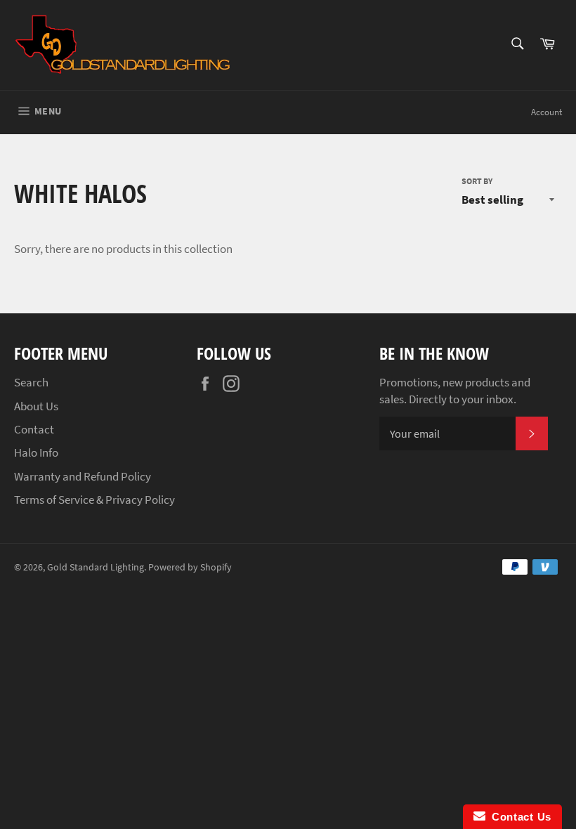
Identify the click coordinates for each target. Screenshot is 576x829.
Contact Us (518, 817)
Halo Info (36, 452)
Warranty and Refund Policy (82, 476)
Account (546, 112)
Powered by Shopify (190, 567)
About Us (36, 406)
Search (31, 382)
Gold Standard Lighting (95, 567)
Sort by (477, 181)
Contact (34, 429)
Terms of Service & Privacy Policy (94, 499)
